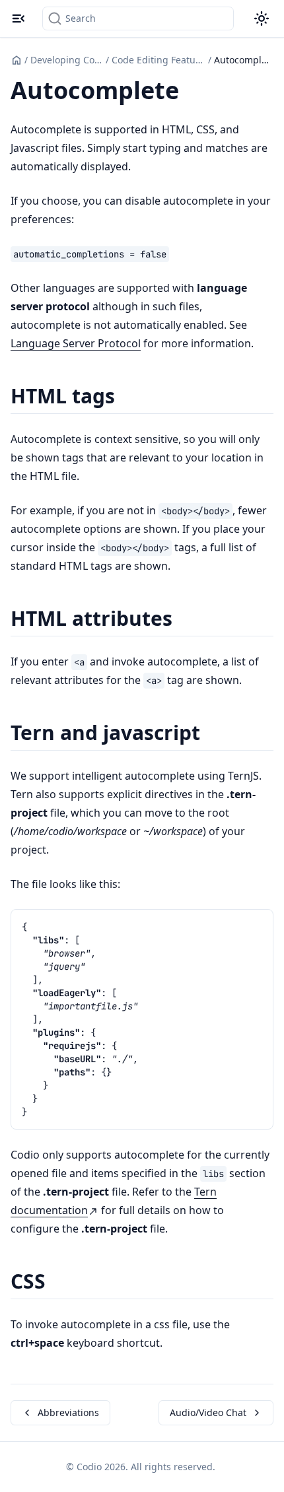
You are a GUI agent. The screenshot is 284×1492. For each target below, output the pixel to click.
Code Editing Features (158, 59)
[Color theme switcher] (261, 18)
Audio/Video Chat (208, 1412)
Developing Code (66, 59)
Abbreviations (68, 1412)
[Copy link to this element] (193, 92)
